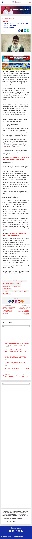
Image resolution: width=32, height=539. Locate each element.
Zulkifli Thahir (6, 294)
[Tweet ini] (22, 30)
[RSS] (22, 301)
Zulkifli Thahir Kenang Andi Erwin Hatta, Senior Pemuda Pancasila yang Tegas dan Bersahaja (16, 375)
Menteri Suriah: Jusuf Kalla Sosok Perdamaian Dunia (14, 234)
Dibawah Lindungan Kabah (19, 281)
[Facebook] (9, 301)
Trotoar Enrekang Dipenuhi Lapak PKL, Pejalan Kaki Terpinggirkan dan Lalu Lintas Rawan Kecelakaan (23, 310)
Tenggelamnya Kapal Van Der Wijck (12, 291)
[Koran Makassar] (16, 2)
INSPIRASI (4, 31)
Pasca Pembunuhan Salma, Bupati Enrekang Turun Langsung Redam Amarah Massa (17, 344)
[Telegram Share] (25, 30)
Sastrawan (17, 286)
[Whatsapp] (28, 30)
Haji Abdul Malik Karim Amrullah (11, 283)
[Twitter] (12, 301)
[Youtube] (19, 301)
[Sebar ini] (19, 30)
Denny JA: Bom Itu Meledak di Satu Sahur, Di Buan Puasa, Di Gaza (15, 158)
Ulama (26, 291)
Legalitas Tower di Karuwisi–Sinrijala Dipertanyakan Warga (15, 363)
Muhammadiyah (7, 286)
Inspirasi (5, 21)
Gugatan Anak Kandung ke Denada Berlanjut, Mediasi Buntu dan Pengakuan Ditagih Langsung (8, 309)
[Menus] (2, 2)
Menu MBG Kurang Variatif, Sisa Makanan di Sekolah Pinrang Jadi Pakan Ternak (17, 369)
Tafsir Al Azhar (7, 288)
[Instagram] (16, 301)
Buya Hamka (6, 281)
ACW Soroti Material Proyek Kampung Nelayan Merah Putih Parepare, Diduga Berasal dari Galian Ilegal (15, 350)
